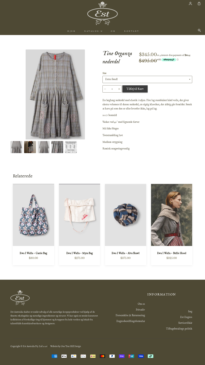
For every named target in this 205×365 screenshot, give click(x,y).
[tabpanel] (55, 94)
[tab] (16, 147)
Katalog (92, 31)
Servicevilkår (185, 323)
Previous (11, 120)
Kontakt (131, 31)
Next (99, 120)
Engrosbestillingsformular (130, 321)
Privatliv (140, 310)
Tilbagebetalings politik (179, 328)
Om (113, 31)
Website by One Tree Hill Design (65, 346)
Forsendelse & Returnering (130, 315)
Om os (141, 304)
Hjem (71, 31)
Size (104, 73)
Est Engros (186, 317)
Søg (190, 311)
